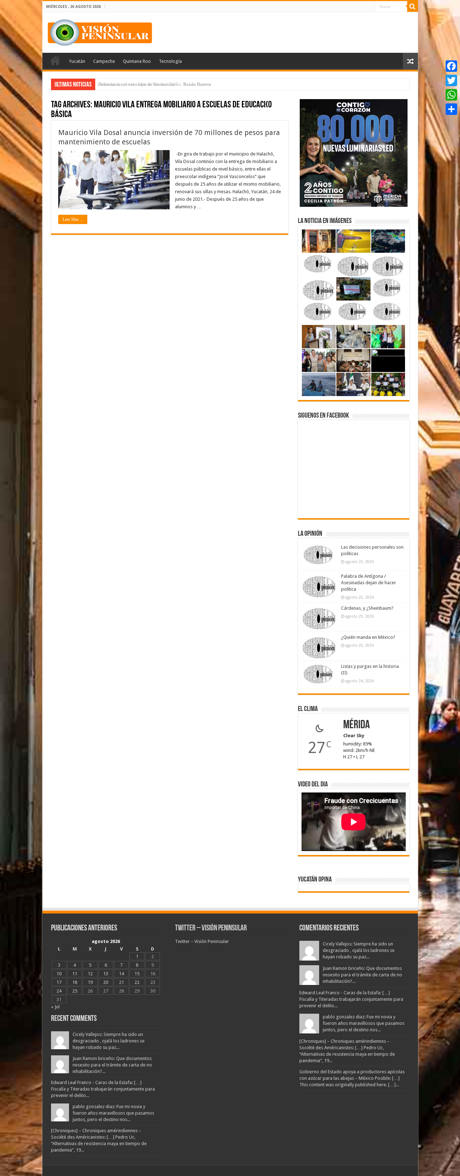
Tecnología (170, 61)
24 (58, 991)
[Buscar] (412, 6)
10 (58, 973)
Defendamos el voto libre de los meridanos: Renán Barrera (154, 84)
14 (121, 973)
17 (58, 982)
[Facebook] (451, 66)
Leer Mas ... (73, 219)
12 (90, 973)
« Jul (55, 1006)
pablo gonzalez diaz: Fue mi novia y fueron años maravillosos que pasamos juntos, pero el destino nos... (113, 1113)
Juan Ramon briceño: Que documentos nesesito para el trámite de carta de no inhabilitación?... (112, 1065)
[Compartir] (451, 109)
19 (90, 982)
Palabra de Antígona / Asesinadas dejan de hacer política (368, 582)
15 (136, 973)
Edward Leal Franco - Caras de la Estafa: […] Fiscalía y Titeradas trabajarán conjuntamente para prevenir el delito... (103, 1089)
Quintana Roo (137, 61)
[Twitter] (451, 80)
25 (74, 991)
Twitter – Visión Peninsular (211, 928)
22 (136, 982)
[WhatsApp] (451, 95)
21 (121, 982)
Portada (55, 60)
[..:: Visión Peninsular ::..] (100, 31)
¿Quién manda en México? (368, 637)
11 (74, 973)
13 (105, 973)
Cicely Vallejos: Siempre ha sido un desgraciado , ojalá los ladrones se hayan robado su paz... (108, 1041)
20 (105, 982)
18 (74, 982)
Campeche (104, 61)
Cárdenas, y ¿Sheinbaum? (367, 608)
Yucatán (77, 61)
